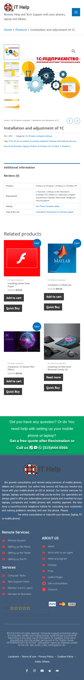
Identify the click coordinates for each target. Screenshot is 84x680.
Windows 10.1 (45, 146)
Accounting (34, 141)
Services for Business (12, 146)
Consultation (41, 212)
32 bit (11, 141)
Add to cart (13, 298)
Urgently (25, 146)
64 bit (16, 141)
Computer (49, 206)
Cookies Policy (65, 656)
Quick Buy (13, 308)
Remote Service (53, 212)
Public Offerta (42, 661)
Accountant (24, 141)
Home (6, 120)
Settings (49, 136)
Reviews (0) (11, 176)
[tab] (42, 167)
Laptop (56, 206)
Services (72, 141)
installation (44, 141)
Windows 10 (34, 146)
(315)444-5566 (55, 448)
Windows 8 (66, 146)
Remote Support (66, 212)
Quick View (22, 273)
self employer (62, 141)
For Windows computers (20, 120)
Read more (53, 377)
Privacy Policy (46, 656)
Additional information (19, 167)
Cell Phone (40, 206)
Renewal (52, 141)
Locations (13, 656)
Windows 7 (56, 146)
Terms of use (29, 656)
